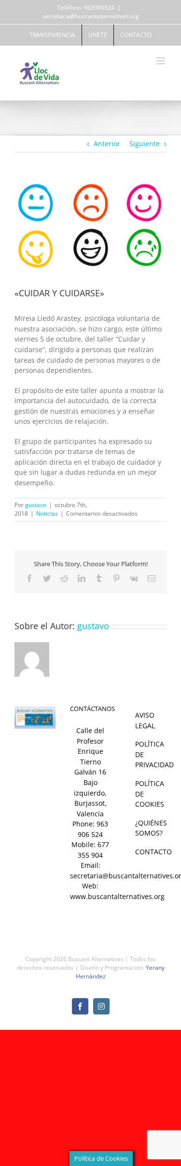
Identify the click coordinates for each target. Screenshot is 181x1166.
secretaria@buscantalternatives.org (90, 16)
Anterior (107, 143)
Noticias (47, 513)
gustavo (35, 505)
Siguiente (144, 143)
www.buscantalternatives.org (117, 896)
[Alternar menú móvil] (161, 61)
